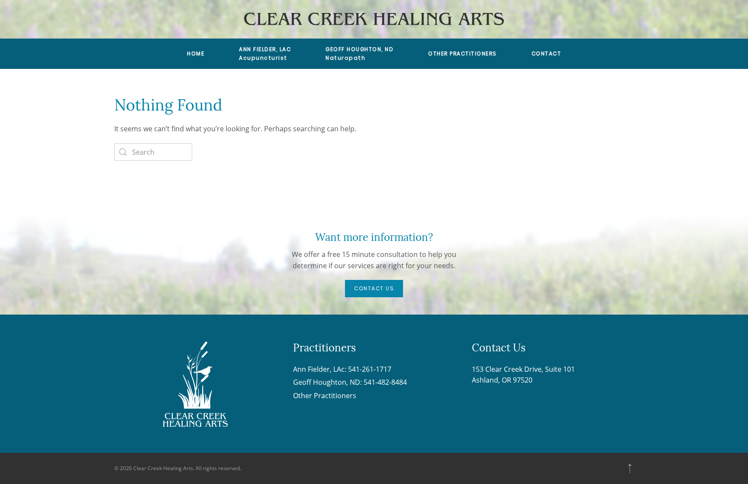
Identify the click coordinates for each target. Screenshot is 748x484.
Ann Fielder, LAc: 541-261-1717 (342, 369)
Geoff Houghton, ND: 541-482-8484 (350, 382)
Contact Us (374, 288)
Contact (546, 53)
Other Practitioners (462, 53)
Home (195, 53)
